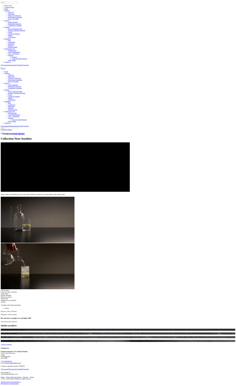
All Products (11, 37)
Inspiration (7, 39)
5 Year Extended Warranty (19, 59)
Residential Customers (14, 24)
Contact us (7, 62)
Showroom (11, 14)
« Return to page (9, 7)
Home (6, 9)
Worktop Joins (12, 50)
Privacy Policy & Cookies (13, 377)
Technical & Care (9, 49)
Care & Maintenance (14, 52)
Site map (25, 377)
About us (7, 10)
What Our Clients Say (14, 15)
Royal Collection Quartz (15, 29)
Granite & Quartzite (14, 34)
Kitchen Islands (12, 47)
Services (6, 20)
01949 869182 (18, 134)
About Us (11, 12)
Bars (9, 40)
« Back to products (6, 344)
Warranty (10, 55)
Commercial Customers (15, 25)
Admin (32, 377)
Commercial (11, 42)
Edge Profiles (12, 60)
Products (6, 27)
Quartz (10, 32)
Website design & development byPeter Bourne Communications (11, 382)
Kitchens (10, 45)
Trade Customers (13, 22)
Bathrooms (11, 44)
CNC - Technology (13, 54)
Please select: (8, 5)
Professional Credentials (15, 17)
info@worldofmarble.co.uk (13, 363)
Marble (10, 35)
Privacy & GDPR (13, 19)
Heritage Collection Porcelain (16, 30)
